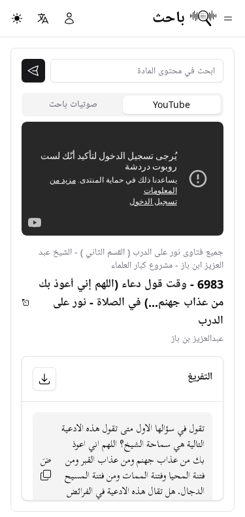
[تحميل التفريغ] (44, 379)
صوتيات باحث (73, 104)
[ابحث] (33, 70)
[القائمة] (228, 18)
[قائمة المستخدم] (69, 18)
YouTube (171, 104)
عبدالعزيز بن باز (197, 338)
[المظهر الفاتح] (17, 18)
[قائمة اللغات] (43, 18)
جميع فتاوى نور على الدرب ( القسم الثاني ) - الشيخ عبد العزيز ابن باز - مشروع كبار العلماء (131, 259)
